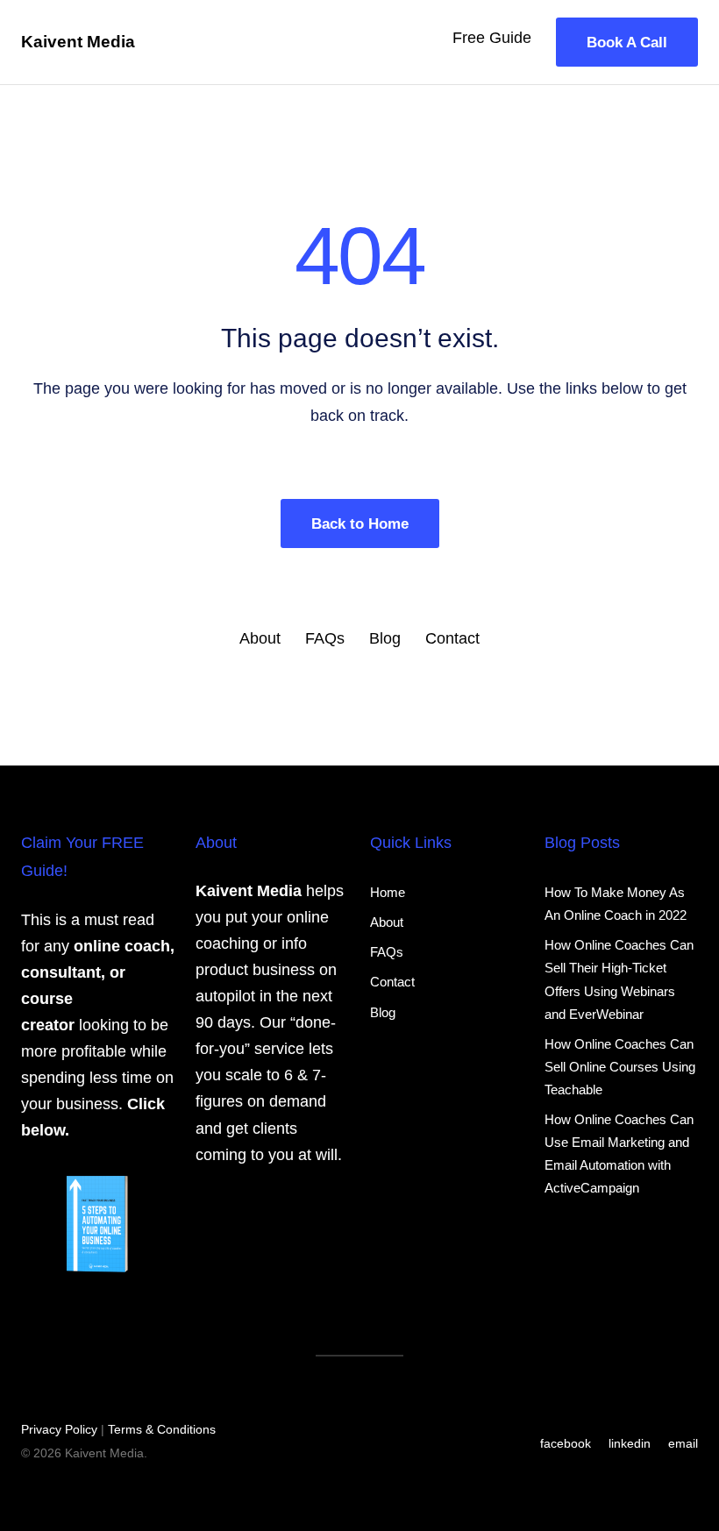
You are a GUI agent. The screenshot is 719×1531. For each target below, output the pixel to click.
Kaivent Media (78, 41)
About (260, 638)
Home (387, 892)
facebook (565, 1443)
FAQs (325, 638)
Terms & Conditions (162, 1429)
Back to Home (360, 523)
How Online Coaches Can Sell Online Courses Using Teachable (620, 1066)
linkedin (630, 1443)
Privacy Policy (59, 1429)
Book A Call (627, 42)
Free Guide (491, 37)
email (683, 1443)
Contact (452, 638)
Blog (385, 638)
